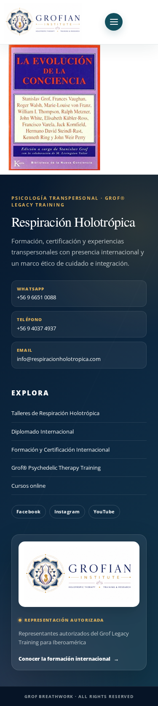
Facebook (28, 511)
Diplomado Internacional (42, 431)
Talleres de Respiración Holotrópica (55, 413)
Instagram (67, 511)
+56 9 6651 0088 (36, 293)
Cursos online (28, 485)
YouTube (104, 511)
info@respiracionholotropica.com (59, 355)
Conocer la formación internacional (69, 658)
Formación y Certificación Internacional (60, 449)
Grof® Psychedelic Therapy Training (56, 467)
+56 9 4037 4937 (36, 324)
